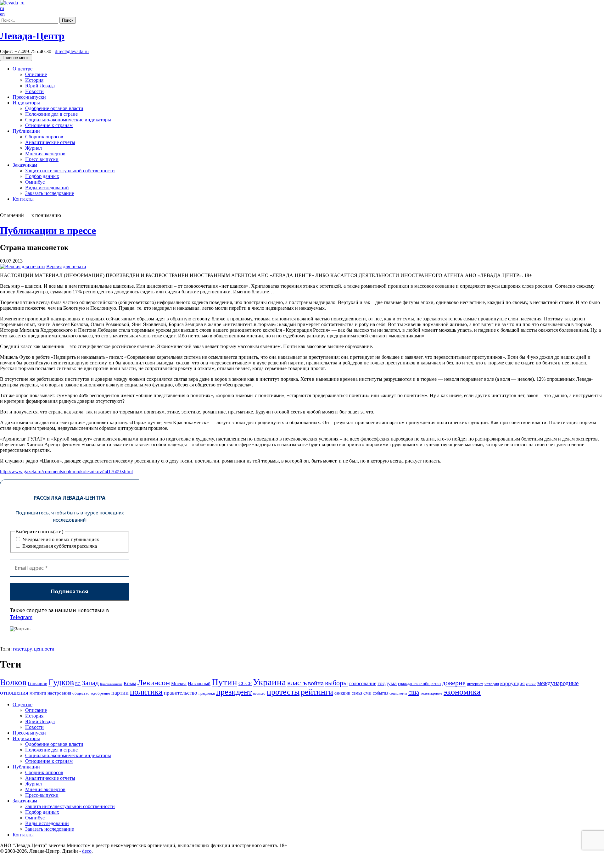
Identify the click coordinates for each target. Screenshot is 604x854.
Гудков (61, 682)
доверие (454, 683)
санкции (342, 693)
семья (357, 693)
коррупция (512, 683)
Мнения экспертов (45, 153)
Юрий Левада (40, 85)
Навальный (199, 683)
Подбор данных (42, 176)
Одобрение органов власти (54, 108)
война (316, 682)
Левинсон (153, 682)
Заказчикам (25, 165)
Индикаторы (26, 102)
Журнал (33, 148)
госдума (387, 683)
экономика (462, 691)
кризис (531, 684)
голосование (362, 683)
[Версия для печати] (22, 266)
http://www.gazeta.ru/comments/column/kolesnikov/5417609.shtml (66, 471)
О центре (22, 68)
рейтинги (317, 691)
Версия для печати (66, 266)
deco (87, 851)
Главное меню (16, 57)
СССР (245, 683)
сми (367, 693)
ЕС (78, 684)
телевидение (431, 693)
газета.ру (22, 649)
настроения (59, 693)
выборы (336, 683)
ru (2, 8)
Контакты (23, 199)
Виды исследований (47, 187)
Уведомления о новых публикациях (60, 539)
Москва (179, 683)
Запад (90, 683)
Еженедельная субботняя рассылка (59, 546)
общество (81, 693)
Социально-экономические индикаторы (68, 119)
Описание (36, 74)
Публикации (26, 131)
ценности (44, 649)
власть (297, 683)
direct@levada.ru (72, 51)
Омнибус (35, 182)
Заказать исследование (49, 193)
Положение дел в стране (51, 114)
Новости (34, 91)
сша (413, 692)
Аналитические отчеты (50, 142)
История (34, 80)
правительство (180, 693)
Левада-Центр (32, 36)
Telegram (21, 617)
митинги (38, 693)
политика (146, 691)
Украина (269, 682)
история (491, 683)
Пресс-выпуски (29, 97)
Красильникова (111, 684)
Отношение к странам (49, 125)
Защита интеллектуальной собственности (70, 170)
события (380, 693)
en (2, 14)
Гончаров (37, 683)
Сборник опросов (44, 136)
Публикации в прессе (48, 230)
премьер (259, 693)
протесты (283, 691)
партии (120, 693)
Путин (224, 682)
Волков (13, 682)
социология (398, 693)
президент (234, 691)
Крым (130, 683)
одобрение (100, 693)
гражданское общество (419, 683)
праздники (207, 693)
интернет (475, 684)
